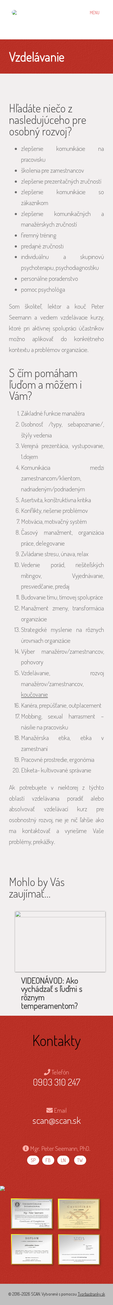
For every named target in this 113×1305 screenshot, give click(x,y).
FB (48, 1160)
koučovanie (34, 694)
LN (63, 1160)
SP (33, 1160)
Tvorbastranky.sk (91, 1294)
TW (80, 1160)
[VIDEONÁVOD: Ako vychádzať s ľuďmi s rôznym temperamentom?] (60, 941)
